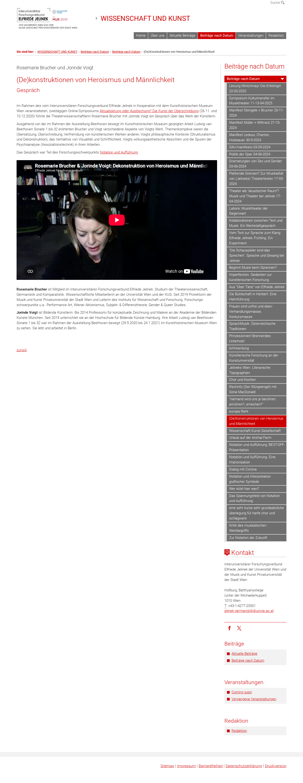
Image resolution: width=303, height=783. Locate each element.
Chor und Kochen (242, 380)
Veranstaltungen (250, 35)
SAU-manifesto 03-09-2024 (249, 147)
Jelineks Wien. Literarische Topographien (249, 370)
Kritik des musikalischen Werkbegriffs (247, 528)
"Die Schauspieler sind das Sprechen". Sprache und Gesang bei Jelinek (256, 255)
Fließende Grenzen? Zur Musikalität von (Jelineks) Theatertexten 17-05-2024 (256, 178)
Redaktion (276, 35)
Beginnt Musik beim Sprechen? (253, 267)
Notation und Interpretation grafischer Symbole (250, 479)
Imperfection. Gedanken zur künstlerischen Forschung (250, 277)
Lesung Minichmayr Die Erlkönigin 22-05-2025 (255, 88)
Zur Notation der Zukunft (248, 538)
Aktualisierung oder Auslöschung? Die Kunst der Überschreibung (149, 111)
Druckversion (275, 766)
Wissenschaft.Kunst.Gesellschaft (255, 431)
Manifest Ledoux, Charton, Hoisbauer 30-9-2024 (249, 137)
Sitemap (167, 766)
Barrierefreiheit (211, 766)
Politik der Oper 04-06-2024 (249, 154)
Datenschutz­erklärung (244, 766)
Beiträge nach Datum (216, 35)
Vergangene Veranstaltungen (254, 699)
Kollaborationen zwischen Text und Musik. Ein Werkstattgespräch (255, 223)
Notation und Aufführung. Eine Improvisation (252, 459)
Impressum (186, 766)
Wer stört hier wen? (244, 489)
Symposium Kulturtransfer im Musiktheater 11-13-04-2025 (251, 101)
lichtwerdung (239, 348)
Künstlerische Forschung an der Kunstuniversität (253, 358)
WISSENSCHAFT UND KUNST (145, 18)
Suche (275, 2)
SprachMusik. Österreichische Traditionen (252, 326)
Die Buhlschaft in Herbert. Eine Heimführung (252, 296)
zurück (22, 350)
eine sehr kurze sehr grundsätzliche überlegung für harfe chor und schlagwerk (256, 513)
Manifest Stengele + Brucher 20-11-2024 (256, 113)
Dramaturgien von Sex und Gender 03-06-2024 (255, 163)
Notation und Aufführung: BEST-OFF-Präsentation (257, 447)
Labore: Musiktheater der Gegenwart (248, 211)
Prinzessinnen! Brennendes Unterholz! (250, 338)
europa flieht (238, 411)
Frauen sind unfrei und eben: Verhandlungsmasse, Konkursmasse (251, 311)
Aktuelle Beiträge (182, 35)
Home (141, 35)
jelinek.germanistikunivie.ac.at (249, 611)
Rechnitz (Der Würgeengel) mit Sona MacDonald (252, 389)
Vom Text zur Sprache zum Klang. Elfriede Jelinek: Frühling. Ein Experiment (255, 238)
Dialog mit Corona (243, 469)
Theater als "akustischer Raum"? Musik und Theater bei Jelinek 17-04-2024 (255, 196)
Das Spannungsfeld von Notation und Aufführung (254, 498)
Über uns (158, 35)
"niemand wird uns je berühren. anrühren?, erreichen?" (252, 401)
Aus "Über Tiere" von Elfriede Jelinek (257, 287)
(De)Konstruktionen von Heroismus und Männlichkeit (256, 421)
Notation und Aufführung (119, 152)
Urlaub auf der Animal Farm (250, 437)
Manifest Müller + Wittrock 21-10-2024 (254, 125)
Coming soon (242, 692)
